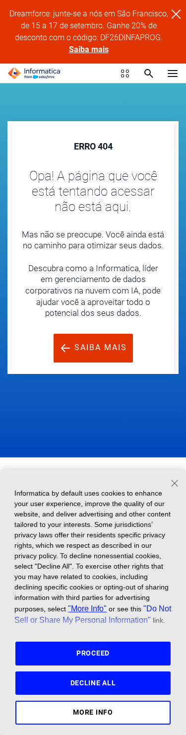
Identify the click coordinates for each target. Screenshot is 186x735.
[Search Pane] (149, 73)
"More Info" (87, 608)
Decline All (93, 683)
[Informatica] (34, 73)
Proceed (93, 653)
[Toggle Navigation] (173, 73)
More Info (93, 712)
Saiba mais (89, 49)
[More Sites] (125, 73)
